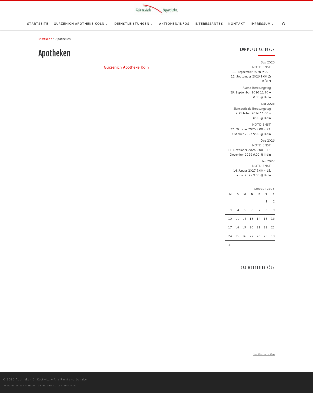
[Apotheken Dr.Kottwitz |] (156, 8)
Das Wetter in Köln (264, 354)
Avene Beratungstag (257, 87)
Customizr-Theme (64, 385)
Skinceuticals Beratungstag (252, 108)
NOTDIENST (261, 67)
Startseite (45, 38)
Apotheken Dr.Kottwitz (33, 379)
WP (22, 385)
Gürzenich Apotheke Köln (126, 67)
